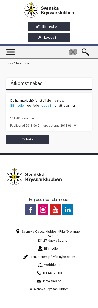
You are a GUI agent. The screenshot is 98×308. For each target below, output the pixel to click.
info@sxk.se (52, 281)
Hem (9, 63)
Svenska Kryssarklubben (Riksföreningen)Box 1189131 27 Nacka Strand (52, 236)
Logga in (51, 38)
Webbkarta (52, 265)
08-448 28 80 (52, 273)
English (74, 50)
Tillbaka (27, 139)
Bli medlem (50, 26)
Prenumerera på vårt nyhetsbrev (52, 257)
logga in (47, 106)
